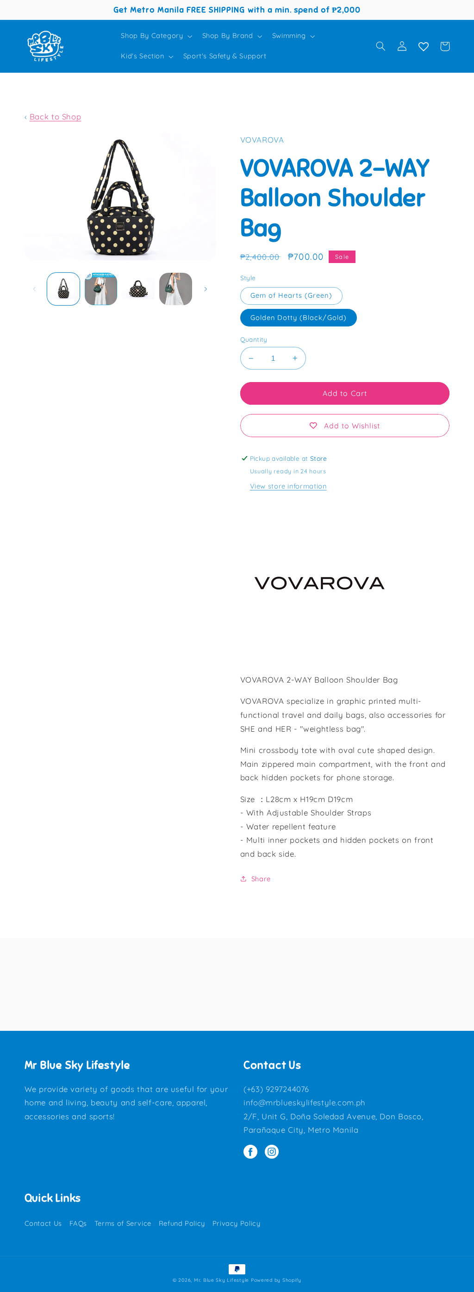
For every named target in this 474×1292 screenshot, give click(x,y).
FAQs (78, 1223)
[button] (155, 36)
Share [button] (261, 878)
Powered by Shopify (276, 1280)
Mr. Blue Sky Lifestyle (221, 1280)
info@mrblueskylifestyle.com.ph (304, 1102)
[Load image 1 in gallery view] (63, 289)
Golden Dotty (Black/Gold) (298, 317)
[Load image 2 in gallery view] (101, 289)
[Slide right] (205, 289)
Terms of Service (122, 1223)
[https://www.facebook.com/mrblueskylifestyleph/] (254, 1152)
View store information (288, 486)
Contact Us (43, 1223)
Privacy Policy (236, 1223)
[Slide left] (35, 289)
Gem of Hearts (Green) (291, 295)
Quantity (254, 339)
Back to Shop (55, 116)
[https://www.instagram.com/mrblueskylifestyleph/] (274, 1152)
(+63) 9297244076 (276, 1089)
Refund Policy (182, 1223)
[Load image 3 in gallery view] (138, 289)
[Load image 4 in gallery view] (175, 289)
